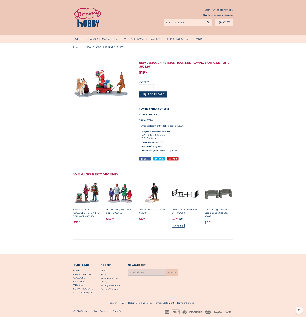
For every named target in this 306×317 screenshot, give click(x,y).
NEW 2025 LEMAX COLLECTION (105, 39)
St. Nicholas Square (83, 292)
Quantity (144, 81)
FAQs (103, 274)
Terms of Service (109, 289)
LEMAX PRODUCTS (177, 39)
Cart (226, 22)
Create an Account (223, 15)
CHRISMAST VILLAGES (144, 39)
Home (76, 47)
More (199, 39)
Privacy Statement (110, 285)
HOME (77, 39)
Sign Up (172, 272)
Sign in (206, 15)
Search (104, 270)
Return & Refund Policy (140, 303)
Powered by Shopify (110, 311)
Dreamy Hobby (89, 311)
